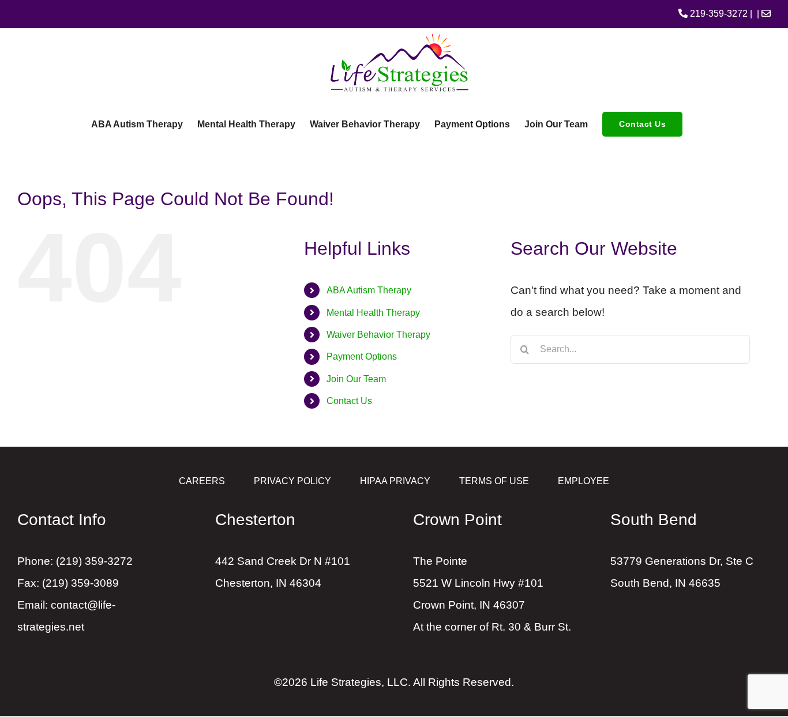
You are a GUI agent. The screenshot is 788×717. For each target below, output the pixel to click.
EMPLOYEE (583, 481)
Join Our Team (356, 379)
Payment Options (362, 356)
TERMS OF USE (494, 481)
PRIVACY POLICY (292, 481)
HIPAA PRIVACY (395, 481)
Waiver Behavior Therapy (378, 334)
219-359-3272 (718, 13)
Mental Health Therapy (373, 313)
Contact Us (349, 401)
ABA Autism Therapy (369, 290)
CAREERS (202, 481)
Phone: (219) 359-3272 (75, 561)
